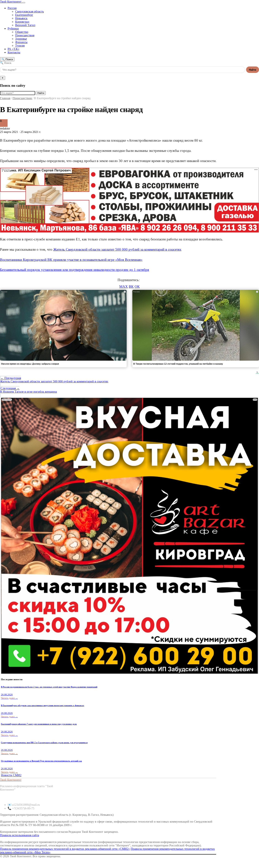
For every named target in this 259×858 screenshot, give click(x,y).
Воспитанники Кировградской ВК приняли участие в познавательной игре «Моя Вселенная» (71, 260)
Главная (5, 98)
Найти (252, 69)
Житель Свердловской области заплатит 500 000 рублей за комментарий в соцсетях (117, 249)
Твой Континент (11, 1)
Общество (21, 32)
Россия (12, 8)
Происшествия (24, 35)
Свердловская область (29, 11)
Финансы (21, 42)
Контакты (14, 52)
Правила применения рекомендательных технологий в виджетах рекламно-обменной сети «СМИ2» (65, 848)
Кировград (22, 21)
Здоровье (21, 38)
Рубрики (13, 28)
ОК (137, 287)
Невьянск (21, 18)
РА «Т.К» (13, 49)
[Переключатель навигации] (23, 2)
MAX (123, 287)
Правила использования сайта (19, 835)
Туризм (20, 45)
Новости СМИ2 (11, 775)
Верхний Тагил (25, 25)
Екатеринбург (24, 14)
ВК (131, 287)
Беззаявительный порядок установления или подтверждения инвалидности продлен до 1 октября (74, 270)
